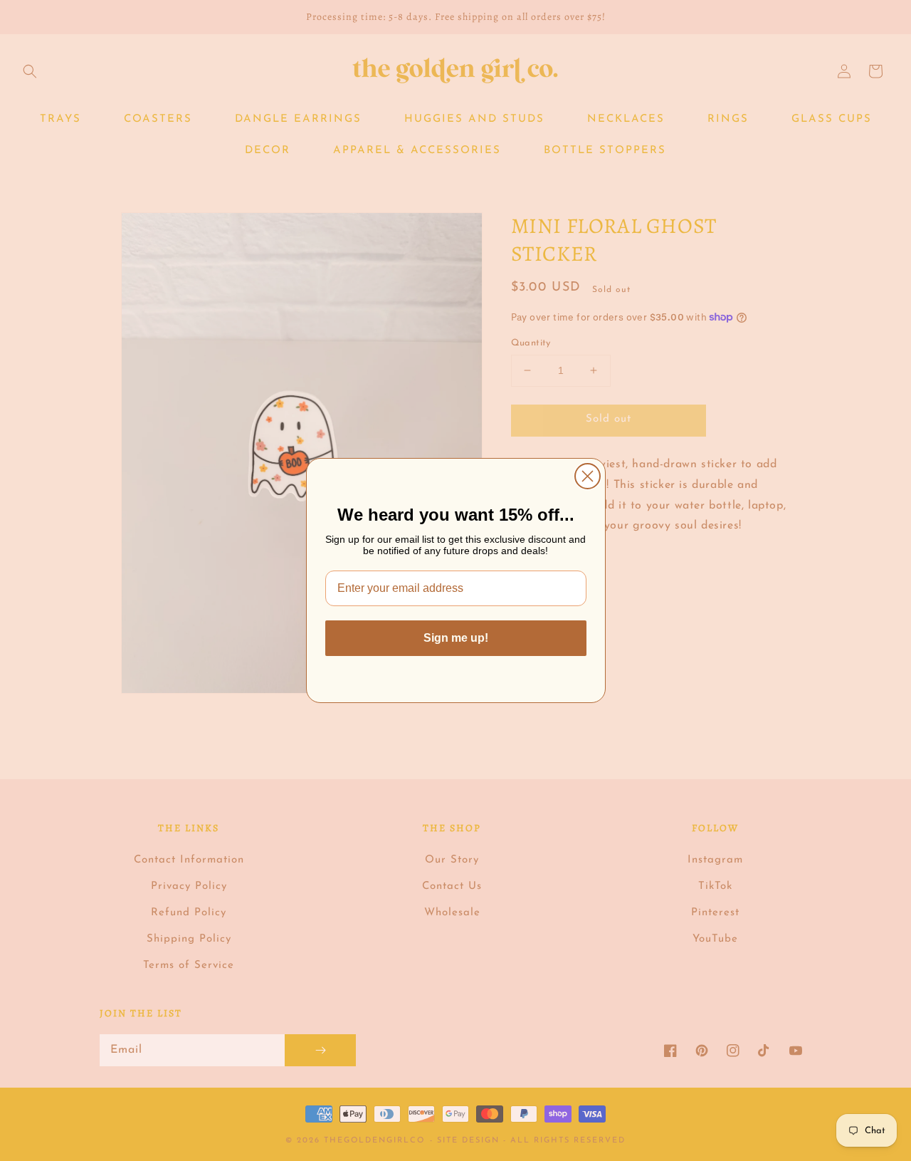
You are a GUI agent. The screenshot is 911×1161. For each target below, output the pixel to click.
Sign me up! (455, 638)
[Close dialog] (587, 476)
